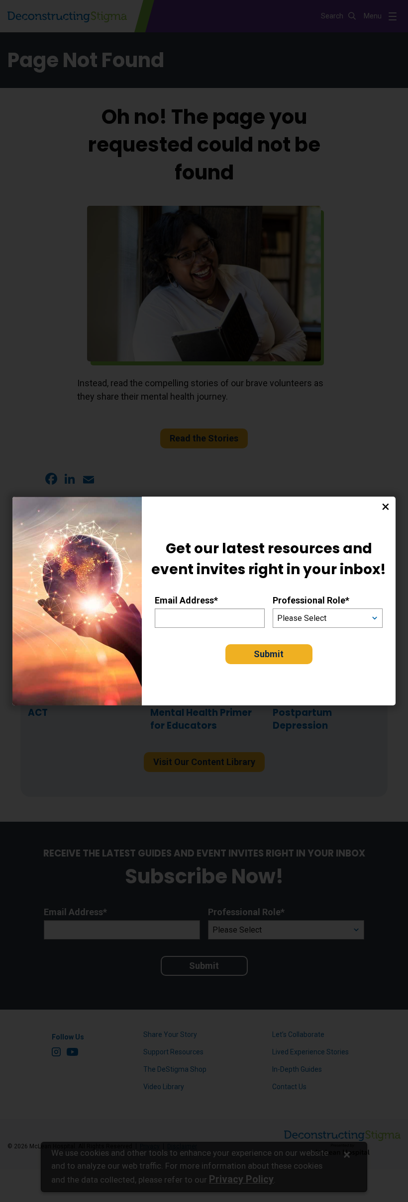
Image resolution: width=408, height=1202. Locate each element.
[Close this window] (386, 506)
